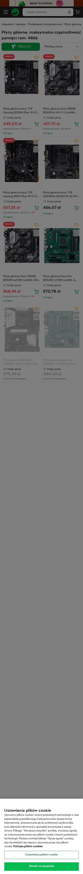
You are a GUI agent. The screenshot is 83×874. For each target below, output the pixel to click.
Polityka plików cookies (28, 846)
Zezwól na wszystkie (41, 866)
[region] (41, 836)
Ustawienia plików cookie (41, 855)
